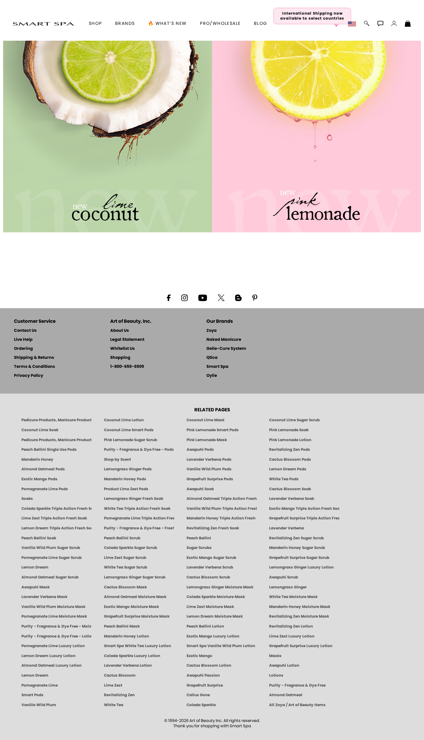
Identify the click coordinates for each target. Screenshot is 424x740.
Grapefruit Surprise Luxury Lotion (300, 646)
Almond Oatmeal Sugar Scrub (50, 577)
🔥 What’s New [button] (167, 23)
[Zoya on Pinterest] (254, 297)
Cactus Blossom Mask (125, 587)
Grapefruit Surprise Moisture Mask (136, 616)
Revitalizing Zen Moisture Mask (299, 616)
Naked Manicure (223, 340)
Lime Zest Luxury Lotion (291, 636)
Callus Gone (198, 695)
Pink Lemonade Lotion (290, 440)
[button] (43, 23)
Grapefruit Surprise (205, 685)
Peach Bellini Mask (122, 626)
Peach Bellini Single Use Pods (49, 449)
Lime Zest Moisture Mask (210, 607)
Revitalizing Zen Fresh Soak (213, 528)
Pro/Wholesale (220, 23)
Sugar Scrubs (199, 548)
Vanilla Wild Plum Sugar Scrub (50, 548)
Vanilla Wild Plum (38, 705)
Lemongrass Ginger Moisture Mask (220, 587)
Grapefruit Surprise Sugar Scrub (299, 558)
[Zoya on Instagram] (184, 297)
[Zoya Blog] (238, 297)
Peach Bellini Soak (38, 538)
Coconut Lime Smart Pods (129, 430)
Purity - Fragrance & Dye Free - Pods (139, 449)
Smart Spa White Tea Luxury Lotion (137, 646)
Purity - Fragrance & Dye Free (297, 685)
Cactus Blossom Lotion (209, 665)
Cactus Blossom (120, 675)
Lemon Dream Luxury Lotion (48, 656)
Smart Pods (32, 695)
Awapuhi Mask (35, 587)
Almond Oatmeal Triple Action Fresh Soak (222, 498)
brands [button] (125, 23)
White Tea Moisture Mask (293, 597)
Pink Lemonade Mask (207, 440)
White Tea (113, 705)
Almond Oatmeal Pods (43, 469)
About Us (119, 331)
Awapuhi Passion (203, 675)
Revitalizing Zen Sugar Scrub (296, 538)
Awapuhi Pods (200, 449)
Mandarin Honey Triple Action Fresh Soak (222, 518)
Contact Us (25, 331)
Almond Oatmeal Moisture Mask (135, 597)
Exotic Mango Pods (39, 479)
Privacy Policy (28, 376)
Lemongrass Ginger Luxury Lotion (301, 567)
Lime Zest (113, 685)
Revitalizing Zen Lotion (291, 626)
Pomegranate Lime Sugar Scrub (51, 558)
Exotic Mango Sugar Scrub (211, 558)
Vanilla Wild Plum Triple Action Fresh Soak (222, 508)
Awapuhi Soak (200, 489)
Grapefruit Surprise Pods (210, 479)
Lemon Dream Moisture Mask (215, 616)
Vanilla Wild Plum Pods (209, 469)
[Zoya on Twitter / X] (221, 297)
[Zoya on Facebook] (168, 297)
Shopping (120, 358)
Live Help (23, 340)
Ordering (23, 349)
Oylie (211, 376)
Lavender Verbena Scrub (210, 567)
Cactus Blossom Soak (290, 489)
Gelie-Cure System (226, 349)
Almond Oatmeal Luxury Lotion (51, 665)
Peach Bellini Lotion (205, 626)
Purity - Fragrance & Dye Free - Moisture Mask (56, 626)
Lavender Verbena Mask (44, 597)
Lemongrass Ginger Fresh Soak (133, 498)
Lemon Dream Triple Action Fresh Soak (56, 528)
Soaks (27, 498)
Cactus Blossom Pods (290, 459)
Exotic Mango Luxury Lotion (213, 636)
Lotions (276, 675)
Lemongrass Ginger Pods (128, 469)
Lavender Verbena (286, 528)
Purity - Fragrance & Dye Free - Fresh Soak (139, 528)
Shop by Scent (117, 459)
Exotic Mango (199, 656)
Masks (275, 656)
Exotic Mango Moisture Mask (131, 607)
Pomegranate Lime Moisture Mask (54, 616)
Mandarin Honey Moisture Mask (299, 607)
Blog (260, 23)
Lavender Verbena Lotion (128, 665)
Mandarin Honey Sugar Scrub (297, 548)
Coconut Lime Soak (39, 430)
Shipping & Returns (34, 358)
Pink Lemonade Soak (289, 430)
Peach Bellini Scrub (122, 538)
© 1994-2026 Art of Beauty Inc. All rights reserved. (212, 723)
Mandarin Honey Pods (125, 479)
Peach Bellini (199, 538)
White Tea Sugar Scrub (125, 567)
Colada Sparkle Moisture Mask (216, 597)
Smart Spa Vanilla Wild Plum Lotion (221, 646)
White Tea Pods (284, 479)
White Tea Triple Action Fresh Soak (137, 508)
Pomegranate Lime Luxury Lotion (53, 646)
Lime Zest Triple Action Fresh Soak (54, 518)
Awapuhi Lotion (284, 665)
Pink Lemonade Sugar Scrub (130, 440)
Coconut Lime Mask (205, 420)
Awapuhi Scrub (283, 577)
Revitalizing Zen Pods (289, 449)
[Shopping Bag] (407, 24)
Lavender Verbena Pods (209, 459)
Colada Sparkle (201, 705)
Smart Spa (217, 367)
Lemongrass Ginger (288, 587)
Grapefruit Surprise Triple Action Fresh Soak (304, 518)
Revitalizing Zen (119, 695)
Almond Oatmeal (285, 695)
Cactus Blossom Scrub (208, 577)
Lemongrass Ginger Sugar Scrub (134, 577)
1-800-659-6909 (127, 367)
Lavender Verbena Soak (291, 498)
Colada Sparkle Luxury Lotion (132, 656)
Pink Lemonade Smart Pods (213, 430)
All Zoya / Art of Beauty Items (297, 705)
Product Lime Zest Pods (126, 489)
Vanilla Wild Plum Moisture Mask (53, 607)
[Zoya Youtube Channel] (203, 297)
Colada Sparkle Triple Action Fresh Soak (56, 508)
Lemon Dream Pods (287, 469)
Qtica (212, 358)
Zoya (211, 331)
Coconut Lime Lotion (124, 420)
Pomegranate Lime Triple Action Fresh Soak (139, 518)
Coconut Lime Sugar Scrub (294, 420)
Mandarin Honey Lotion (126, 636)
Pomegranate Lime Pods (44, 489)
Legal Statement (127, 340)
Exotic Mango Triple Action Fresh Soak (304, 508)
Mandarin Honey (37, 459)
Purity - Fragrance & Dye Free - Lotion (56, 636)
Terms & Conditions (34, 367)
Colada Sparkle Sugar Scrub (130, 548)
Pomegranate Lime (39, 685)
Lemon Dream (34, 567)
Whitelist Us (122, 349)
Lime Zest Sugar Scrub (125, 558)
